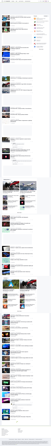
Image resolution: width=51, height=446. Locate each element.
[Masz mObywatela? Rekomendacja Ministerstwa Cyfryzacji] (6, 156)
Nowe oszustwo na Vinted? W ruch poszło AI (19, 23)
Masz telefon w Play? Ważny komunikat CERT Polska (21, 387)
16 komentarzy (13, 354)
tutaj (16, 444)
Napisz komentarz (13, 19)
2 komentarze (13, 25)
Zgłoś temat (26, 439)
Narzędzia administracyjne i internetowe (42, 34)
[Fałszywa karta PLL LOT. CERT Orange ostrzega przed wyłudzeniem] (6, 90)
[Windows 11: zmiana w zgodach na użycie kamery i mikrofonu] (6, 139)
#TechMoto (5, 278)
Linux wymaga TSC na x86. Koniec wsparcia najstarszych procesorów (19, 352)
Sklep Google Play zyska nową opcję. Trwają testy (20, 416)
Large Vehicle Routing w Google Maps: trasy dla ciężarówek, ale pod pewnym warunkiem (20, 150)
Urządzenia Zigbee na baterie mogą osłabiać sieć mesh (21, 357)
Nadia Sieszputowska (27, 207)
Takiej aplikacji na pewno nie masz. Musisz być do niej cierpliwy (21, 254)
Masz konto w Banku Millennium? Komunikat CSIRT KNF (19, 316)
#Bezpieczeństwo (6, 179)
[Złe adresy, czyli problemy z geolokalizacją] (5, 301)
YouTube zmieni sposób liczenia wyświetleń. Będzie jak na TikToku (21, 266)
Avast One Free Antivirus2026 (41, 18)
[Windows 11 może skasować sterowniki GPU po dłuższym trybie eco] (6, 48)
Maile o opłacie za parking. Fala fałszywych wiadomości (12, 206)
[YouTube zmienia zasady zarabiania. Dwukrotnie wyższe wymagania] (6, 400)
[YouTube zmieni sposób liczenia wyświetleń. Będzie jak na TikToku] (6, 266)
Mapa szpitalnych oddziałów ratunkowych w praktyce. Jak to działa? (30, 206)
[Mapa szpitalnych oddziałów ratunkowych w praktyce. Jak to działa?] (22, 207)
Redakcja (16, 439)
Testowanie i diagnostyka (40, 25)
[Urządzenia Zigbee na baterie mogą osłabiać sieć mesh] (6, 358)
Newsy (16, 1)
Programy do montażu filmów (5, 432)
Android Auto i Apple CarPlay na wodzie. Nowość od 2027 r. (30, 305)
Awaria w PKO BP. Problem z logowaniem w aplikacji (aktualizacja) (21, 121)
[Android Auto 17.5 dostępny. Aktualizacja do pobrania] (6, 78)
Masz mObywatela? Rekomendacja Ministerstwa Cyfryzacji (20, 156)
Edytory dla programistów (40, 28)
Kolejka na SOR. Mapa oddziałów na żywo (18, 259)
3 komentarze (13, 62)
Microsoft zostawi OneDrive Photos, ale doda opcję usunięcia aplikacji (20, 394)
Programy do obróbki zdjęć (4, 429)
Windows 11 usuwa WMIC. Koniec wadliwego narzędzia (21, 345)
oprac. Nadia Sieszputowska (19, 264)
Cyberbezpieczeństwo (20, 431)
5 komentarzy (13, 50)
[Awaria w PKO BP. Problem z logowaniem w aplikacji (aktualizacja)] (6, 121)
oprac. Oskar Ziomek (18, 46)
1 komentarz (12, 80)
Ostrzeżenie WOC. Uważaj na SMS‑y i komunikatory (20, 108)
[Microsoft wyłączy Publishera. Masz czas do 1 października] (6, 411)
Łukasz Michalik (18, 326)
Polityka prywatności (32, 439)
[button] (48, 1)
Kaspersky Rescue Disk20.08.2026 (41, 43)
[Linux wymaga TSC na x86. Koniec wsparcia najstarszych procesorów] (6, 352)
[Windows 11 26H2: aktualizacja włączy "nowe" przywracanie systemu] (6, 54)
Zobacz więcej (19, 212)
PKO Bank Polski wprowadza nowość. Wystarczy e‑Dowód (20, 272)
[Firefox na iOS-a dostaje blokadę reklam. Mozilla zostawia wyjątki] (6, 334)
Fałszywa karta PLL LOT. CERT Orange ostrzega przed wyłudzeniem (21, 90)
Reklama (23, 439)
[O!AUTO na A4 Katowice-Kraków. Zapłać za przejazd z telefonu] (5, 306)
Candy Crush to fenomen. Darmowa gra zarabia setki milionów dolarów (21, 322)
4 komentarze (13, 56)
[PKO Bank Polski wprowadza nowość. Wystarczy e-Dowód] (6, 272)
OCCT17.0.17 (38, 24)
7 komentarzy (13, 141)
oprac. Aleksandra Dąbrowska (19, 386)
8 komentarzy (13, 390)
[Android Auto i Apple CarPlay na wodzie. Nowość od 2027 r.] (22, 306)
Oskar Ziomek (17, 119)
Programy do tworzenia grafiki (5, 434)
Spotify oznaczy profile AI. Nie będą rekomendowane (21, 381)
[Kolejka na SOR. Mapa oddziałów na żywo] (6, 260)
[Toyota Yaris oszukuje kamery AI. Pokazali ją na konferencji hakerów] (22, 301)
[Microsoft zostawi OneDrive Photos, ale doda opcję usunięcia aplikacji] (6, 394)
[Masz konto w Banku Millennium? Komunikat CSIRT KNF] (6, 316)
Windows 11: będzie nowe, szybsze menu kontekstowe (21, 247)
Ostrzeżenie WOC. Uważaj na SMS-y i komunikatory (13, 196)
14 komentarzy (13, 250)
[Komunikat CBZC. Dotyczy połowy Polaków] (6, 115)
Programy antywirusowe (40, 19)
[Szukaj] (39, 1)
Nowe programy (3, 435)
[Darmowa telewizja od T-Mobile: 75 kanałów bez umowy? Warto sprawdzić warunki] (6, 224)
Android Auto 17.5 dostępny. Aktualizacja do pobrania (21, 78)
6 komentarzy (13, 262)
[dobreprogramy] (7, 1)
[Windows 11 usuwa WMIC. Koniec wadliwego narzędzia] (6, 346)
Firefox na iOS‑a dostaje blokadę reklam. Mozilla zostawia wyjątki (20, 334)
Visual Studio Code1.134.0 (40, 27)
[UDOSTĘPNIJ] (32, 19)
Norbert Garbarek (18, 252)
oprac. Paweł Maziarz (18, 320)
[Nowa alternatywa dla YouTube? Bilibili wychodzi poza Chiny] (6, 18)
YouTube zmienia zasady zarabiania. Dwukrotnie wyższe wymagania (20, 400)
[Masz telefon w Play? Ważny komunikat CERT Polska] (6, 388)
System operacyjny (20, 432)
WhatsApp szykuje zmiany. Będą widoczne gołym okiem (19, 30)
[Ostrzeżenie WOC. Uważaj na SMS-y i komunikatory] (6, 109)
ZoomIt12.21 (38, 40)
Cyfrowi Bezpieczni (27, 1)
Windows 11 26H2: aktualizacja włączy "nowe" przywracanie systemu (19, 54)
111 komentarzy (13, 158)
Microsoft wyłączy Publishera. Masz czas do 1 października (19, 411)
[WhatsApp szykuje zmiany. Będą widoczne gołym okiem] (6, 30)
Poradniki (19, 429)
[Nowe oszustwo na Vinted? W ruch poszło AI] (6, 24)
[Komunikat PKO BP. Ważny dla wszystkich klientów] (6, 60)
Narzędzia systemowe (39, 37)
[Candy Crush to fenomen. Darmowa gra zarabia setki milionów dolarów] (6, 322)
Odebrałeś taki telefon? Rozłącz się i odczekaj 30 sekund (20, 364)
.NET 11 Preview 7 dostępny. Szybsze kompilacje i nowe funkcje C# (21, 376)
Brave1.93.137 (39, 30)
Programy (12, 1)
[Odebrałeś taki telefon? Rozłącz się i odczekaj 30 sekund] (6, 364)
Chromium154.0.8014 (40, 46)
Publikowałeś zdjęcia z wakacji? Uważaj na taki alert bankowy (21, 340)
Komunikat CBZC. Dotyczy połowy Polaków (19, 114)
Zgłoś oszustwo (21, 1)
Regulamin (19, 439)
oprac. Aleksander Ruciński (19, 148)
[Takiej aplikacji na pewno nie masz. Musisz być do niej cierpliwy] (6, 254)
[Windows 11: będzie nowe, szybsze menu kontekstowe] (6, 248)
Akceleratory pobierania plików (40, 22)
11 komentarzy (13, 274)
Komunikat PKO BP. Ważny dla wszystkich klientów (20, 59)
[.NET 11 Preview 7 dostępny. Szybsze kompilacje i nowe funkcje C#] (6, 376)
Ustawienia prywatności (38, 439)
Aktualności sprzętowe (20, 430)
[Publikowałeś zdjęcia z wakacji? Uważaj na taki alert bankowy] (6, 340)
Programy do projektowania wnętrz (5, 431)
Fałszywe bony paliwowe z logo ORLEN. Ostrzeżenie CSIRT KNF (21, 84)
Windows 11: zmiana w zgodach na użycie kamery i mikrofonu (20, 139)
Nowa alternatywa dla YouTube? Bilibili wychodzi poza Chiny (20, 18)
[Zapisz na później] (31, 19)
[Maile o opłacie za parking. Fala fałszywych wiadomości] (5, 207)
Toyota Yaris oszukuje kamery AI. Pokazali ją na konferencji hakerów (30, 300)
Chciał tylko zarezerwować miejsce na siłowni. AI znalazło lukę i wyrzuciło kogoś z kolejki (20, 370)
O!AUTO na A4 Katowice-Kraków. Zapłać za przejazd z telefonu (13, 305)
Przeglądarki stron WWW (40, 31)
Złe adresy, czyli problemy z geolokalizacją (12, 300)
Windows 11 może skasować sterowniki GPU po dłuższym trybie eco (19, 48)
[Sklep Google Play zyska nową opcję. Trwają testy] (6, 417)
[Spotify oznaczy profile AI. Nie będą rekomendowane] (6, 382)
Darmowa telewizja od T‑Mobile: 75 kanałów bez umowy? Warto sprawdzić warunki (20, 224)
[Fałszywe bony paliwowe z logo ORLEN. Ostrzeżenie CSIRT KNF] (6, 84)
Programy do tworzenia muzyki (5, 430)
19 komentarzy (13, 366)
